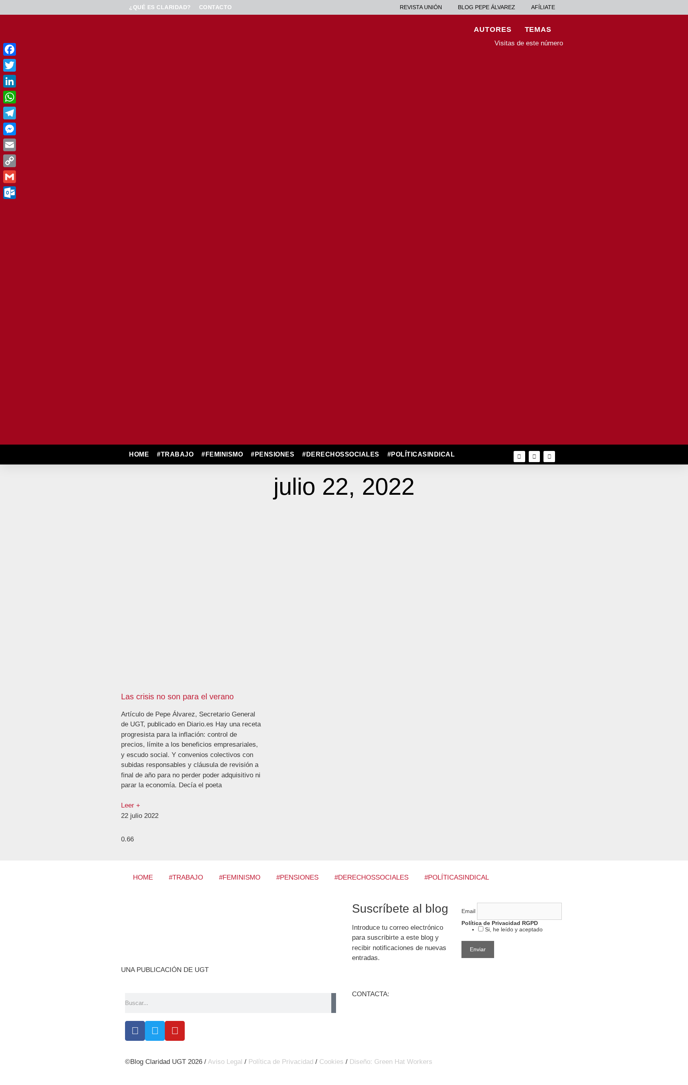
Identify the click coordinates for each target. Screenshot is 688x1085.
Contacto (215, 7)
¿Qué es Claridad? (160, 7)
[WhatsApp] (63, 97)
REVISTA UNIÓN (421, 7)
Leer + (130, 805)
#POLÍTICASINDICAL (421, 454)
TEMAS (538, 29)
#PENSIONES (272, 454)
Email (469, 911)
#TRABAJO (175, 454)
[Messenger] (63, 129)
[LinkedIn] (63, 81)
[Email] (63, 145)
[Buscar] (333, 1003)
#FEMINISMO (222, 454)
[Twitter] (534, 456)
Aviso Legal (225, 1061)
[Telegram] (63, 113)
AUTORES (492, 29)
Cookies (331, 1061)
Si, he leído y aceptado (513, 929)
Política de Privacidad (280, 1061)
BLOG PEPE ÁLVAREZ (486, 7)
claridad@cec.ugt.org (423, 994)
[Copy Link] (63, 161)
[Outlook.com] (63, 193)
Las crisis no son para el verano (177, 696)
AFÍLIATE (543, 7)
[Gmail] (63, 177)
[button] (476, 455)
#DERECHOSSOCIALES (340, 454)
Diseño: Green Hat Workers (391, 1061)
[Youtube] (549, 456)
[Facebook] (135, 1031)
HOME (139, 454)
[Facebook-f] (519, 456)
